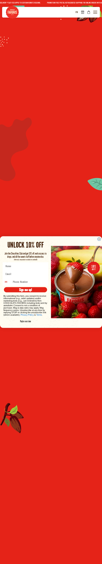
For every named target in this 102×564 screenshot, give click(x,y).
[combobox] (8, 281)
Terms (39, 315)
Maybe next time (25, 321)
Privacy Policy (27, 315)
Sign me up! (25, 289)
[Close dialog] (99, 239)
